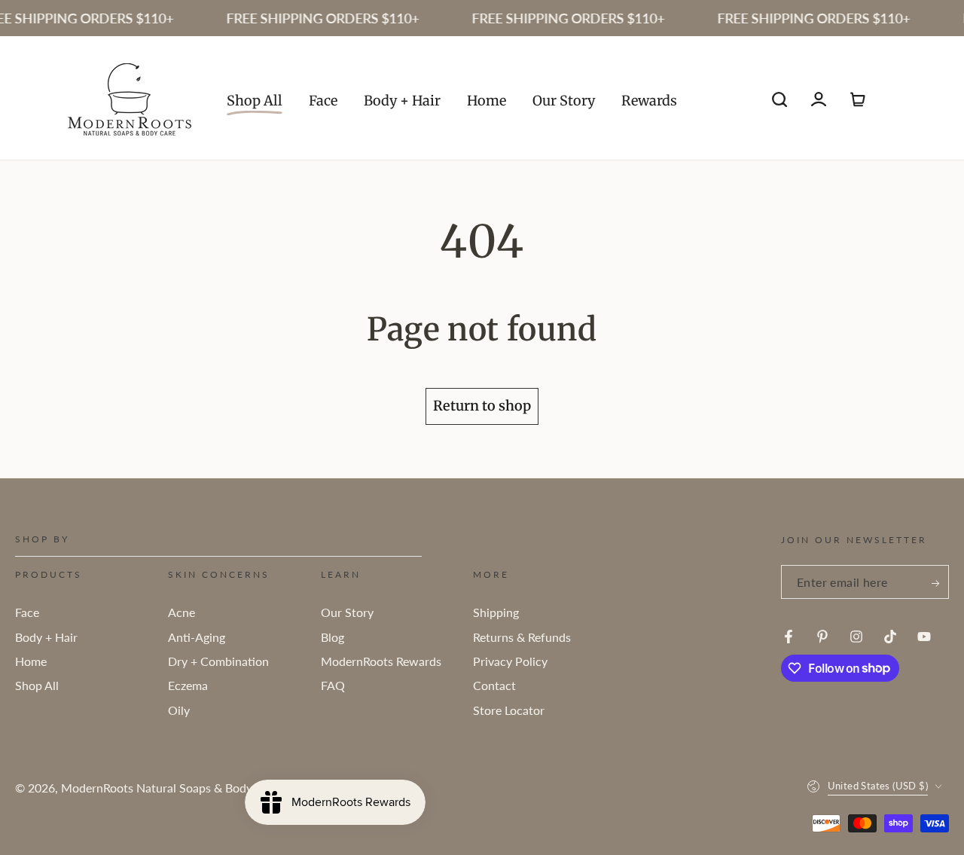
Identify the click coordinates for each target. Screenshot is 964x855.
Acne (181, 612)
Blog (332, 637)
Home (31, 661)
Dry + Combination (218, 661)
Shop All (37, 685)
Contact (494, 685)
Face (27, 612)
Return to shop (482, 405)
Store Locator (509, 710)
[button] (779, 99)
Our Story (347, 612)
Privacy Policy (510, 661)
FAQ (333, 685)
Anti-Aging (196, 637)
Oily (179, 710)
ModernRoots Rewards (381, 661)
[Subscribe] (936, 583)
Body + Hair (46, 637)
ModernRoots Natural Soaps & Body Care (170, 787)
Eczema (188, 685)
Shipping (496, 612)
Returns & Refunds (522, 637)
